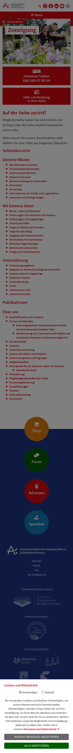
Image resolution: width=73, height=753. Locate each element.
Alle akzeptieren (36, 746)
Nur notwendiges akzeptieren (36, 737)
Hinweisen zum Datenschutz (40, 729)
